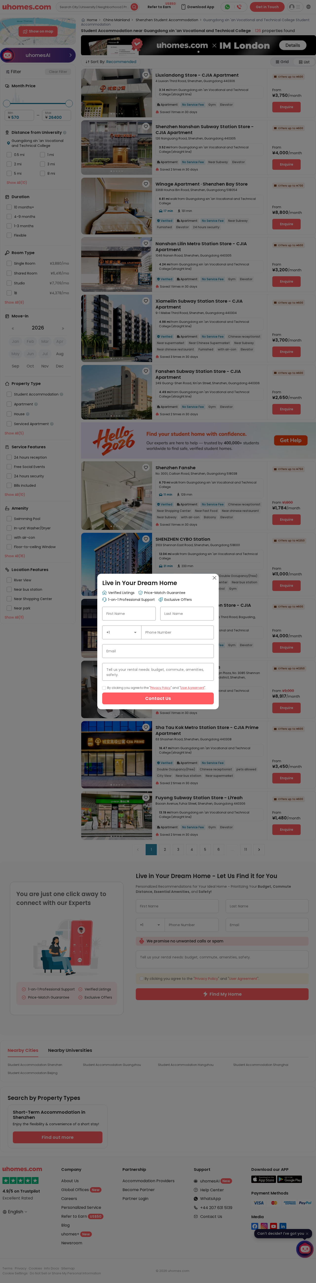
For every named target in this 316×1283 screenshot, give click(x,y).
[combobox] (121, 632)
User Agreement (192, 688)
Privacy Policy (160, 688)
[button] (135, 632)
